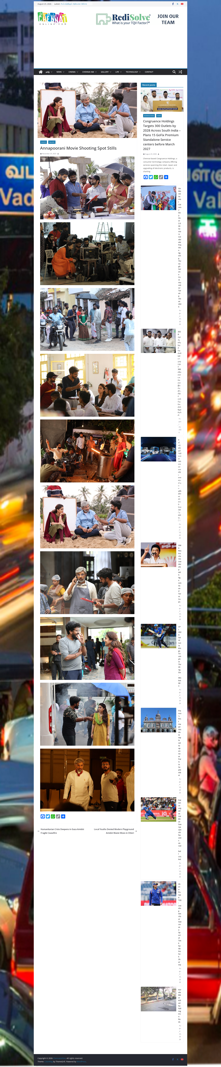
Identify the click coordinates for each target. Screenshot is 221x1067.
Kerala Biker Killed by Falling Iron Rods (179, 1005)
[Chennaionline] (41, 72)
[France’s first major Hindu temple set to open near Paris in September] (158, 752)
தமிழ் (48, 72)
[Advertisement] (110, 49)
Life (117, 72)
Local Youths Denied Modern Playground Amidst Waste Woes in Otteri (114, 831)
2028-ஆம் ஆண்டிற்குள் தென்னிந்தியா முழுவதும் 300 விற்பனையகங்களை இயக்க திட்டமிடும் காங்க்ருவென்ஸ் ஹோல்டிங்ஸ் (179, 373)
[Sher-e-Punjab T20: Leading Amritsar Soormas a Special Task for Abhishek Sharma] (158, 933)
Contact (149, 72)
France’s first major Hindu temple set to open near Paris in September (179, 742)
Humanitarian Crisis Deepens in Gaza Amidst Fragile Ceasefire (62, 831)
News (59, 72)
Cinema (72, 72)
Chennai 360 (88, 72)
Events (43, 142)
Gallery (105, 72)
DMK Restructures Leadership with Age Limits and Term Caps (179, 573)
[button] (51, 72)
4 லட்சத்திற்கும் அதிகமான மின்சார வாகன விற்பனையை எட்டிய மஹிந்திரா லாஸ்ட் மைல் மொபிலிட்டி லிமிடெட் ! (179, 480)
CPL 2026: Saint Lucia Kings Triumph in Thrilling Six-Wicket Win (179, 656)
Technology (132, 72)
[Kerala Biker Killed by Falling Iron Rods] (158, 1014)
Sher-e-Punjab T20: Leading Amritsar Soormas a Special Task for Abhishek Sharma (179, 924)
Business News (149, 116)
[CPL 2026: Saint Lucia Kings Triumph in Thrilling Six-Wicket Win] (158, 665)
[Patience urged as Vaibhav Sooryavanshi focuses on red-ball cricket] (158, 838)
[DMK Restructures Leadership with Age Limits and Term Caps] (158, 582)
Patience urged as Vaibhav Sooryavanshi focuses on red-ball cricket (179, 829)
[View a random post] (180, 72)
